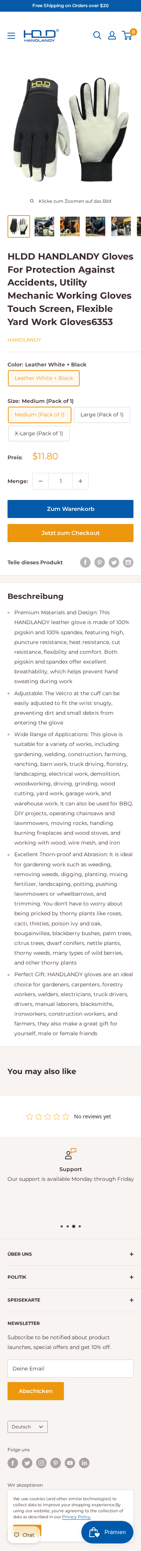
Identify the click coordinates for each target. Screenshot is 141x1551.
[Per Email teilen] (128, 562)
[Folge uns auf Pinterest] (55, 1463)
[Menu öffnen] (11, 36)
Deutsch (21, 1426)
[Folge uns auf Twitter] (27, 1463)
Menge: (18, 481)
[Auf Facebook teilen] (85, 562)
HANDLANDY (24, 340)
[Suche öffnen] (97, 35)
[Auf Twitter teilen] (114, 562)
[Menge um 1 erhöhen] (80, 481)
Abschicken (36, 1391)
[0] (127, 35)
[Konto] (112, 35)
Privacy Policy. (76, 1516)
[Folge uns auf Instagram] (41, 1463)
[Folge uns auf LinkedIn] (84, 1463)
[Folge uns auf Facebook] (13, 1463)
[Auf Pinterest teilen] (99, 562)
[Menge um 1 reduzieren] (41, 481)
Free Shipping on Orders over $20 (70, 5)
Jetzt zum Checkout (71, 532)
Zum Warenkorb (70, 508)
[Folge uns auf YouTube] (70, 1463)
